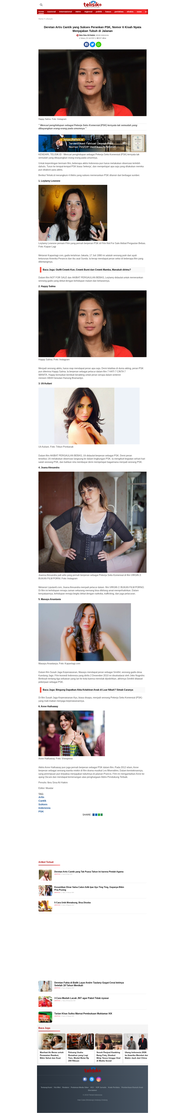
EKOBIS (130, 11)
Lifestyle (49, 19)
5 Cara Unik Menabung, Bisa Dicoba (72, 902)
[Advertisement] (92, 842)
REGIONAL (88, 11)
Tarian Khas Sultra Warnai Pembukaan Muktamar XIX (83, 1013)
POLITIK (99, 11)
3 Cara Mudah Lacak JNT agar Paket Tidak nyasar (81, 998)
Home (41, 19)
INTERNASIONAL (65, 11)
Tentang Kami (46, 1087)
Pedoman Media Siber (80, 1087)
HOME (41, 11)
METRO (78, 11)
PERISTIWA (119, 11)
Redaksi (65, 1087)
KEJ (92, 1087)
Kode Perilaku (114, 1087)
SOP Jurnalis (101, 1087)
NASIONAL (51, 11)
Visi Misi (57, 1087)
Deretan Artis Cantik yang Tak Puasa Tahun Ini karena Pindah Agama (88, 871)
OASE (139, 11)
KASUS (108, 11)
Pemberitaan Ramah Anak (132, 1087)
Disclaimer (92, 1090)
